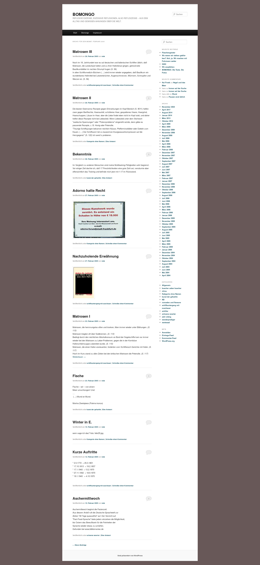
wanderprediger (168, 319)
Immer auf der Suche (177, 88)
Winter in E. (82, 421)
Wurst (174, 94)
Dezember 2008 (168, 129)
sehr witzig (166, 316)
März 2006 (166, 209)
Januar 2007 (167, 181)
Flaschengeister (168, 52)
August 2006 (167, 195)
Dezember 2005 (168, 218)
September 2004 (168, 261)
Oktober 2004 (167, 258)
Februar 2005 (167, 247)
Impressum (97, 32)
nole (103, 56)
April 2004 (166, 275)
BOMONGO (83, 14)
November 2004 (168, 255)
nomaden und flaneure (171, 302)
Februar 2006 (167, 212)
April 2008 (166, 144)
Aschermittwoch (86, 498)
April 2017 (166, 109)
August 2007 (167, 164)
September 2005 (168, 226)
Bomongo (85, 32)
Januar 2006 (167, 215)
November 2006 (168, 186)
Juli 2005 (165, 232)
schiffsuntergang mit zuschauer (99, 85)
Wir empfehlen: (168, 67)
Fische (78, 375)
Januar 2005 (167, 249)
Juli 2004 (165, 267)
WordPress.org (168, 341)
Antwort (111, 141)
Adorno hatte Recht (89, 190)
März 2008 (166, 146)
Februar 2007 (167, 178)
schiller (165, 311)
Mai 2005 (165, 238)
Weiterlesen (79, 356)
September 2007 (168, 161)
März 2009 (166, 126)
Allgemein (166, 285)
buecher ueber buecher (171, 288)
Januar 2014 (167, 115)
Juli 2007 (165, 166)
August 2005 (167, 229)
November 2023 (168, 107)
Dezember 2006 (168, 184)
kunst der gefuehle (94, 178)
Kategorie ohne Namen (95, 141)
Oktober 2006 (167, 189)
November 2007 (168, 155)
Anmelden (166, 332)
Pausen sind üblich (177, 96)
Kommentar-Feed (169, 338)
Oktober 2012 (167, 121)
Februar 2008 (167, 149)
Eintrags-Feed (168, 335)
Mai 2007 (165, 172)
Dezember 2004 (168, 252)
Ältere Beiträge (79, 545)
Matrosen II (82, 97)
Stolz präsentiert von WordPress (130, 555)
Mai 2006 (165, 204)
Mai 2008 (165, 141)
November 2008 (168, 132)
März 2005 (166, 244)
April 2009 (166, 124)
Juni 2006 (166, 201)
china (164, 291)
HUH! (164, 64)
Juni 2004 (166, 269)
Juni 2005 (166, 235)
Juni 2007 (166, 169)
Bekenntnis (82, 154)
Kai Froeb (166, 82)
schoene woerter (93, 535)
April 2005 (166, 241)
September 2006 (168, 192)
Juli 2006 (165, 198)
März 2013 (166, 118)
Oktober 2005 (167, 224)
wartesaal (166, 322)
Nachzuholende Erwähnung (96, 256)
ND (163, 299)
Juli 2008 (165, 138)
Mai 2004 (165, 272)
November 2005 (168, 221)
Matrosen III (82, 51)
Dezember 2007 (168, 152)
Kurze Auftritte (85, 451)
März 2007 (166, 175)
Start (75, 32)
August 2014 (167, 112)
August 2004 (167, 264)
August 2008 (167, 135)
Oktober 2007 (167, 158)
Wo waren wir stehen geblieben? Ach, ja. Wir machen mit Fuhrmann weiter (174, 58)
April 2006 (166, 206)
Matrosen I (81, 316)
